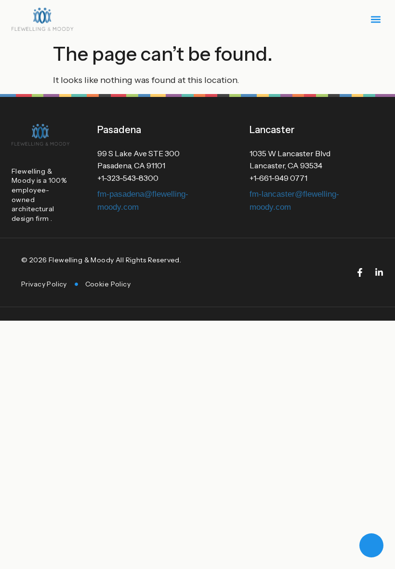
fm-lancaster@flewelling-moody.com (294, 201)
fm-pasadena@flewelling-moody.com (142, 201)
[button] (375, 19)
